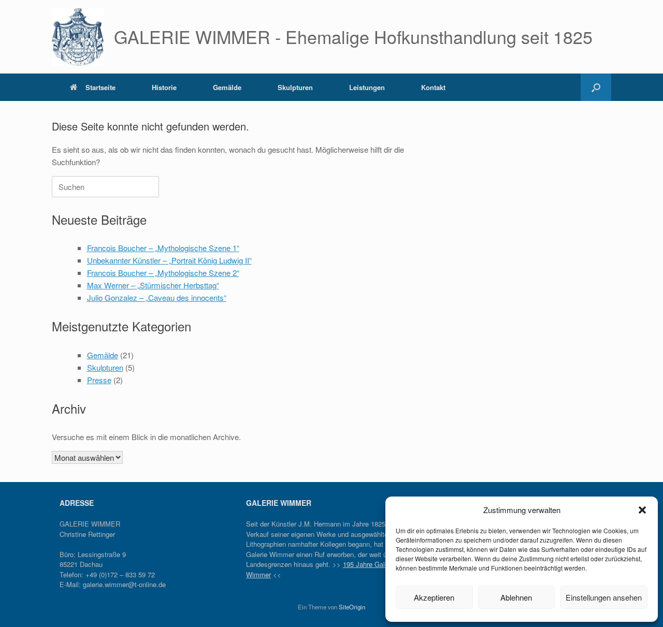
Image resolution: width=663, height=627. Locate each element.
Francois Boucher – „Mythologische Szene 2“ (163, 272)
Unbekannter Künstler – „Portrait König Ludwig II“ (169, 260)
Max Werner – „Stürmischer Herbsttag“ (153, 285)
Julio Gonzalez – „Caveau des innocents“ (156, 297)
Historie (164, 87)
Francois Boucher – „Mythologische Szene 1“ (163, 247)
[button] (642, 510)
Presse (99, 379)
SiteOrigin (352, 607)
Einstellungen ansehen (604, 597)
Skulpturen (295, 87)
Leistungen (367, 87)
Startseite (100, 87)
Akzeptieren (434, 597)
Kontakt (433, 87)
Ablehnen (516, 597)
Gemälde (227, 87)
